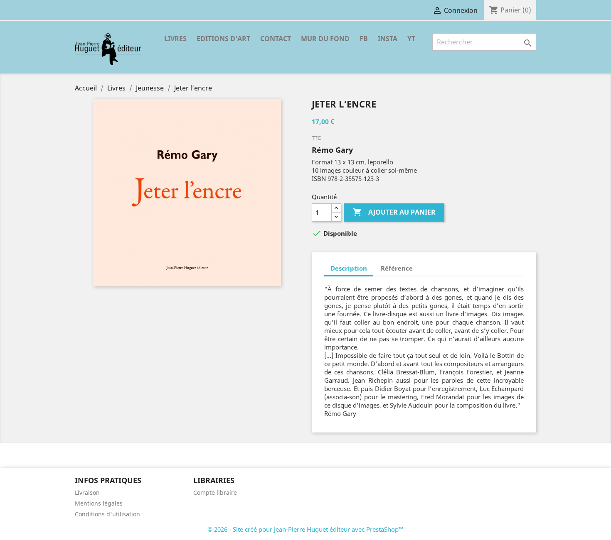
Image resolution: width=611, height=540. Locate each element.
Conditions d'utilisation (107, 514)
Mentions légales (99, 503)
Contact (275, 38)
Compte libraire (215, 492)
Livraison (87, 492)
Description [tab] (348, 268)
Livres (175, 38)
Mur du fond (325, 38)
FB (364, 38)
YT (411, 38)
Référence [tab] (397, 268)
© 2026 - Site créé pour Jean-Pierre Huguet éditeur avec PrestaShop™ (305, 529)
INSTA (387, 38)
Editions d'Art (223, 38)
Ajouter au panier (394, 212)
